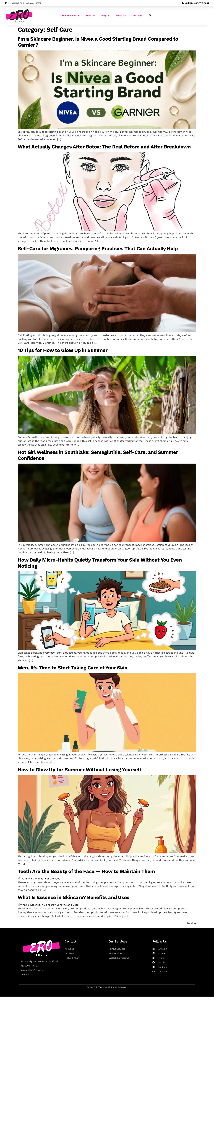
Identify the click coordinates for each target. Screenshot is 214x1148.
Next (191, 922)
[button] (150, 15)
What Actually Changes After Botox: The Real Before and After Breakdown (104, 147)
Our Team (137, 15)
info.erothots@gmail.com (33, 970)
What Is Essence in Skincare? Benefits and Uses (73, 897)
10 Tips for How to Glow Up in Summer (62, 350)
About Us (121, 15)
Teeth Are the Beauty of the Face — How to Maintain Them (86, 871)
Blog (103, 15)
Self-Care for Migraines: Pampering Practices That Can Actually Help (98, 248)
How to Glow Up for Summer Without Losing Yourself (79, 770)
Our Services (69, 15)
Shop (88, 15)
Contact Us (26, 974)
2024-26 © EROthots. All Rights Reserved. (107, 987)
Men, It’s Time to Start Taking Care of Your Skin (72, 668)
